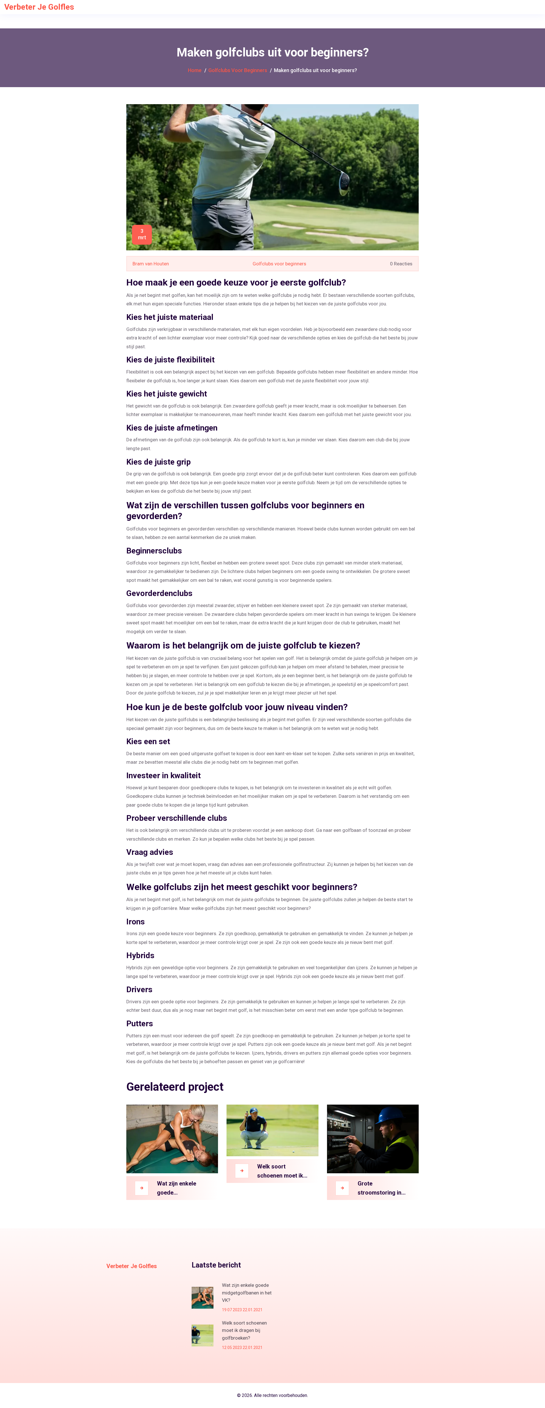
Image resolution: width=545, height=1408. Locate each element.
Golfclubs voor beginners (279, 264)
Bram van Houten (151, 264)
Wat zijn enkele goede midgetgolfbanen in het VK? (182, 1188)
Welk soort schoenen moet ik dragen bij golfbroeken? (280, 1171)
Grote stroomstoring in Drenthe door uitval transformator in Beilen (383, 1188)
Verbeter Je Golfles (39, 7)
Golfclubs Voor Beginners (237, 70)
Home (195, 70)
